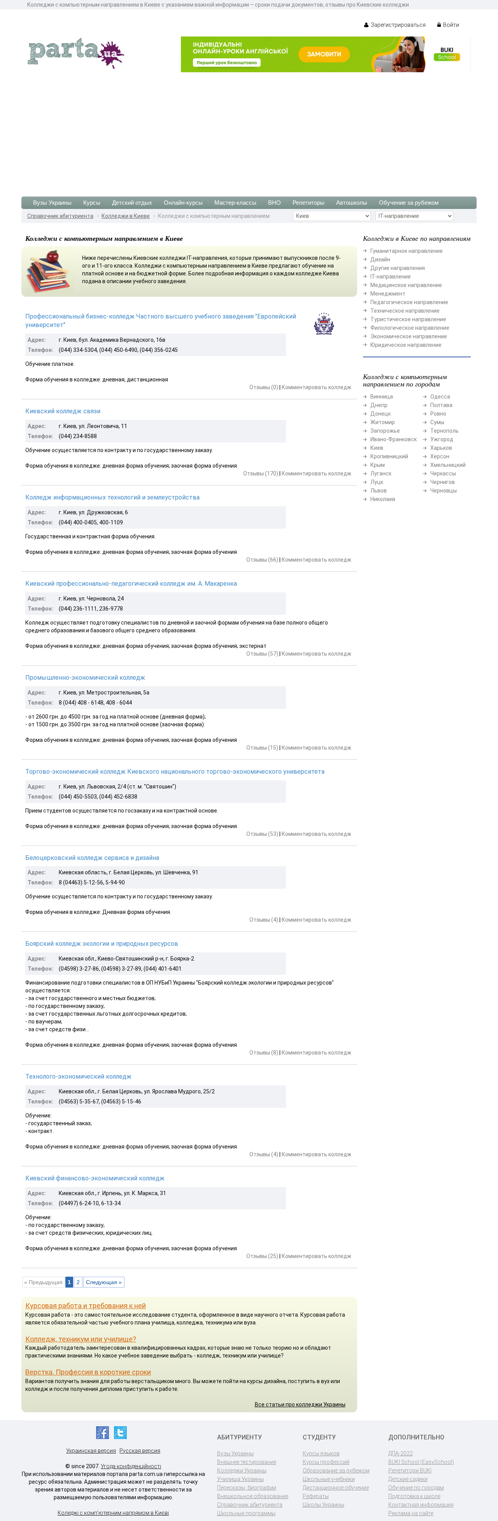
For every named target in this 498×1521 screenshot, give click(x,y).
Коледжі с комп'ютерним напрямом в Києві (113, 1513)
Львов (378, 490)
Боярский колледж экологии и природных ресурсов (101, 943)
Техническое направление (405, 311)
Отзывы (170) (260, 473)
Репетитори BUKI (409, 1470)
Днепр (379, 405)
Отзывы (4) (263, 920)
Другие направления (397, 268)
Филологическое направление (409, 328)
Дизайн (380, 259)
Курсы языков (321, 1453)
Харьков (441, 448)
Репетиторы (308, 202)
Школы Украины (323, 1505)
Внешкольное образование (252, 1496)
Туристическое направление (408, 319)
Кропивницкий (389, 456)
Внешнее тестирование (246, 1462)
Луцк (376, 482)
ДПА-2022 (400, 1453)
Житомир (382, 422)
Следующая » (104, 1282)
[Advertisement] (249, 130)
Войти (450, 25)
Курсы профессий (326, 1462)
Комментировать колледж (316, 387)
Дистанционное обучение (336, 1487)
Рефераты (316, 1496)
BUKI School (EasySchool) (421, 1462)
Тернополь (444, 431)
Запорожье (385, 431)
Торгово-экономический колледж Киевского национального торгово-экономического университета (174, 771)
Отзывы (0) (263, 387)
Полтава (441, 405)
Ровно (438, 414)
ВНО (274, 202)
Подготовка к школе (414, 1496)
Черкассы (443, 473)
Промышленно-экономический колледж (85, 677)
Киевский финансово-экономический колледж (95, 1178)
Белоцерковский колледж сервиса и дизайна (92, 857)
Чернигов (442, 482)
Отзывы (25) (262, 1256)
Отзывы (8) (263, 1052)
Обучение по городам (416, 1487)
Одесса (440, 396)
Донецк (380, 414)
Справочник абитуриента (60, 216)
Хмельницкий (448, 465)
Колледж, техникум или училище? (80, 1339)
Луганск (380, 473)
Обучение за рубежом (408, 202)
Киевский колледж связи (62, 411)
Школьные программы (246, 1513)
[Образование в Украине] (75, 53)
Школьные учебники (329, 1479)
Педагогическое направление (409, 302)
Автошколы (351, 202)
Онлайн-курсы (183, 202)
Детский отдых (132, 202)
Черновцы (443, 490)
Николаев (382, 499)
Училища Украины (240, 1479)
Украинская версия (91, 1451)
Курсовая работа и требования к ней (85, 1306)
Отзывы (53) (262, 834)
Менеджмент (387, 294)
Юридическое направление (406, 345)
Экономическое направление (408, 336)
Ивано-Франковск (393, 439)
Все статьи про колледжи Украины (300, 1404)
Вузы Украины (52, 202)
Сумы (437, 422)
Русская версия (139, 1451)
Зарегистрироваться (398, 25)
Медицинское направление (406, 285)
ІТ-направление (390, 276)
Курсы (91, 202)
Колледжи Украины (242, 1470)
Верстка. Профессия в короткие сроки (88, 1372)
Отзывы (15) (262, 748)
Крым (377, 465)
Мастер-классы (235, 202)
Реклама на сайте (410, 1513)
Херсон (439, 456)
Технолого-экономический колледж (78, 1076)
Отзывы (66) (262, 560)
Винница (381, 396)
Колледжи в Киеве (126, 216)
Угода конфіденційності (131, 1466)
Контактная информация (421, 1505)
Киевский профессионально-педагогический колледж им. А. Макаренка (131, 583)
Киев (376, 448)
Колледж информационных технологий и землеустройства (112, 497)
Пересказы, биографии (246, 1487)
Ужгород (441, 439)
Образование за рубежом (336, 1470)
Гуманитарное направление (406, 251)
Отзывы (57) (262, 654)
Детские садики (408, 1479)
